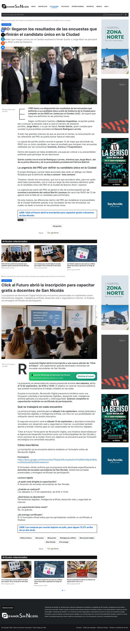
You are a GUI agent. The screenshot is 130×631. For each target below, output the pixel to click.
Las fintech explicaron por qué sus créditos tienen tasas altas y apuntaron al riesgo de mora (81, 265)
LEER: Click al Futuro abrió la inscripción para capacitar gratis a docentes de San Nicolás (56, 214)
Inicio (4, 20)
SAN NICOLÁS (42, 6)
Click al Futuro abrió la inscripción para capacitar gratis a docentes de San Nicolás (15, 264)
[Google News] (53, 233)
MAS (106, 6)
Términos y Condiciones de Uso (118, 627)
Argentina (57, 226)
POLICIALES (65, 6)
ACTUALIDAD (54, 6)
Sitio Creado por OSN (39, 627)
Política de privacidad (89, 627)
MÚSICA (99, 6)
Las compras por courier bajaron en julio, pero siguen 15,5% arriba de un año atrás (47, 264)
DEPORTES (90, 6)
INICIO (33, 6)
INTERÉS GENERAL (78, 6)
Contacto (79, 627)
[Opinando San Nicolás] (15, 6)
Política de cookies (102, 627)
